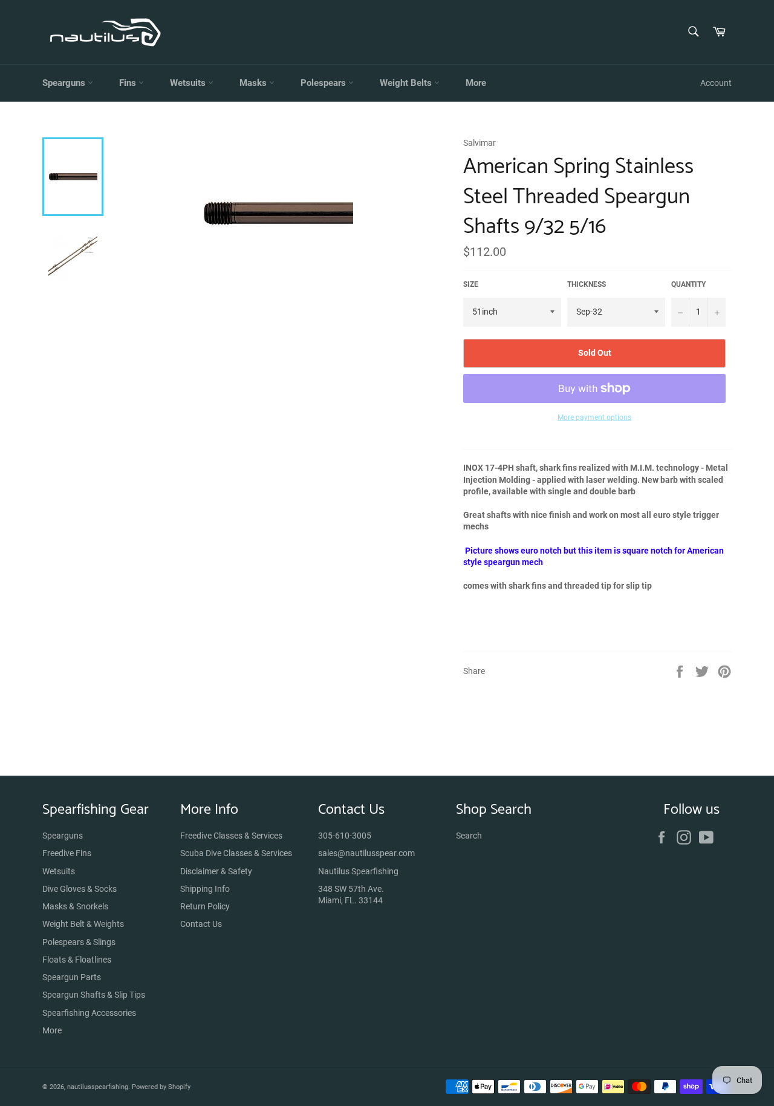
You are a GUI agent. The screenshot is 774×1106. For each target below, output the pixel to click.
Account (716, 83)
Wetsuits (189, 82)
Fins (128, 82)
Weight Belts (407, 82)
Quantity (688, 284)
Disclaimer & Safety (216, 871)
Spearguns (65, 82)
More (476, 82)
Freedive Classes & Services (231, 835)
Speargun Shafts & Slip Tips (93, 995)
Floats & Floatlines (76, 959)
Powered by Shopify (161, 1087)
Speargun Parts (71, 977)
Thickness (586, 284)
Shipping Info (205, 889)
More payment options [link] (594, 417)
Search (469, 835)
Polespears (324, 82)
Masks (254, 82)
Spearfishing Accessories (89, 1013)
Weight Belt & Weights (83, 924)
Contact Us (201, 924)
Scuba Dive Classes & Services (236, 853)
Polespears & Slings (78, 942)
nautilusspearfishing (97, 1087)
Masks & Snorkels (75, 906)
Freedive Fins (66, 853)
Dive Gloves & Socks (79, 889)
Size (470, 284)
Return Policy (205, 906)
